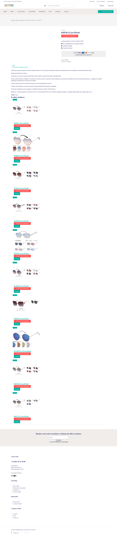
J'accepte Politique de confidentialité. (59, 442)
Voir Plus (17, 128)
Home (5, 11)
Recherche (72, 5)
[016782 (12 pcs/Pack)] (59, 306)
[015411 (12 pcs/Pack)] (59, 110)
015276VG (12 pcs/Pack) (22, 351)
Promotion (42, 11)
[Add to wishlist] (14, 99)
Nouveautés (21, 11)
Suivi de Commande (101, 1)
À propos (57, 11)
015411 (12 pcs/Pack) (21, 123)
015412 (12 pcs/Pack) (21, 188)
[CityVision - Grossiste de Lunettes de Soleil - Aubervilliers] (9, 5)
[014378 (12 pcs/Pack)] (59, 241)
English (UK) (16, 532)
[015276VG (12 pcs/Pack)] (59, 339)
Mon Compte (16, 486)
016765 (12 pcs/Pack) (21, 384)
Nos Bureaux (92, 1)
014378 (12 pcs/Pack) (21, 253)
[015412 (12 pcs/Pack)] (59, 176)
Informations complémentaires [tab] (20, 67)
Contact (66, 11)
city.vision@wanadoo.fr (16, 473)
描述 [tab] (14, 65)
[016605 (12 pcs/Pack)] (59, 143)
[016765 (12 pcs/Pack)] (59, 371)
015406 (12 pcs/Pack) (21, 286)
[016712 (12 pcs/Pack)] (59, 404)
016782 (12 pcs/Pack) (21, 318)
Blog (50, 11)
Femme (63, 30)
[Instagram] (14, 476)
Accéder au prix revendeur (69, 36)
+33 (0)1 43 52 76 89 (107, 11)
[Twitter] (13, 476)
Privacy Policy (16, 501)
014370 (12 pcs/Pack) (21, 221)
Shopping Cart (16, 490)
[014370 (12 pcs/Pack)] (59, 208)
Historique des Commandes (19, 488)
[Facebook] (11, 476)
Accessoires (31, 11)
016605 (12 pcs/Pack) (21, 156)
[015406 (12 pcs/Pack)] (59, 273)
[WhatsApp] (16, 476)
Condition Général (17, 503)
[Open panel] (45, 6)
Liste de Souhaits (17, 491)
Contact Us (15, 517)
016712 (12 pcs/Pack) (21, 416)
